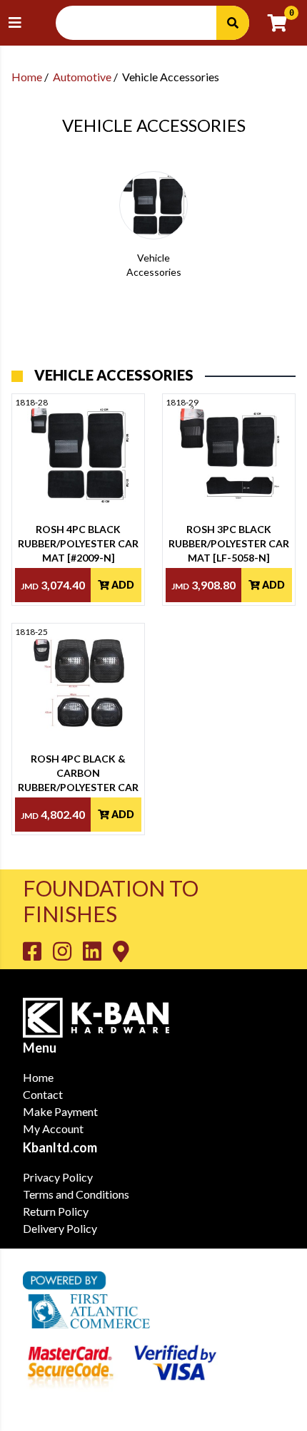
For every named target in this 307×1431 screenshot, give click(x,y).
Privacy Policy (58, 1177)
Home (26, 76)
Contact (43, 1094)
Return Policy (56, 1211)
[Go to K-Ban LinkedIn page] (98, 951)
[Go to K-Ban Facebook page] (38, 951)
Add (121, 585)
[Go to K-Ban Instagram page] (68, 951)
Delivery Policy (60, 1228)
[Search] (232, 23)
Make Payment (60, 1111)
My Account (53, 1128)
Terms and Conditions (76, 1194)
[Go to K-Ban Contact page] (121, 951)
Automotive (82, 76)
